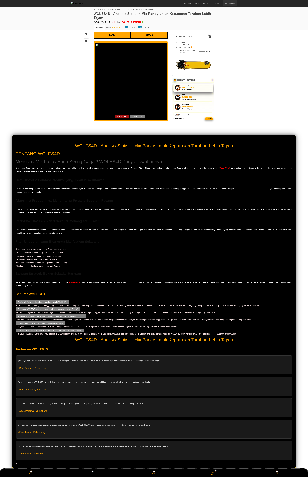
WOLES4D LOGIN (132, 9)
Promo (31, 474)
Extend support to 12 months (195, 51)
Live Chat (277, 474)
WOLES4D (97, 9)
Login (92, 474)
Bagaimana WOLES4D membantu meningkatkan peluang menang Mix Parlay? (48, 309)
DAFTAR (149, 35)
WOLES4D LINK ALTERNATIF (113, 9)
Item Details (99, 27)
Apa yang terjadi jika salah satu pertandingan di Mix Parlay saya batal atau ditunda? (50, 330)
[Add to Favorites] (86, 34)
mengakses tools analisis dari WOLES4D (252, 189)
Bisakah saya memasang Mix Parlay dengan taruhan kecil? (40, 323)
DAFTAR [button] (136, 116)
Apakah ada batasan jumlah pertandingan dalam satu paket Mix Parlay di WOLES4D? (50, 316)
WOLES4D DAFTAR (147, 9)
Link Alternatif (214, 474)
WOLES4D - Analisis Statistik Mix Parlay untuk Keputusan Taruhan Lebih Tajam (154, 145)
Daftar (154, 474)
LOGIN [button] (119, 116)
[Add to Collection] (86, 40)
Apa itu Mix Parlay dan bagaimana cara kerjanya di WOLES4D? (42, 302)
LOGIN (112, 35)
